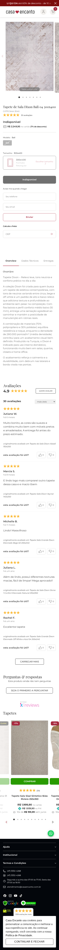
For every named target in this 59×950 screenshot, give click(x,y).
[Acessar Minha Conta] (43, 12)
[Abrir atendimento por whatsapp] (51, 833)
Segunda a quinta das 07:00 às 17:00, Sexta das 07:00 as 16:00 (29, 881)
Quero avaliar (45, 391)
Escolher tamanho (44, 161)
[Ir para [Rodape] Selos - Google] (10, 903)
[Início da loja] (20, 12)
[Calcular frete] (51, 234)
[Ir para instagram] (10, 896)
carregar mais (29, 661)
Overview (11, 260)
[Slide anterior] (7, 822)
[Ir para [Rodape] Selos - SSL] (7, 913)
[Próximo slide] (52, 822)
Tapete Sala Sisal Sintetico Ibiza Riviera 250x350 (29, 797)
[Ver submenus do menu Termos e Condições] (55, 863)
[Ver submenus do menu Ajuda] (55, 847)
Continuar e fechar (29, 941)
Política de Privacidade (19, 935)
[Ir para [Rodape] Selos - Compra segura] (28, 903)
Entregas (48, 260)
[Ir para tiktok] (21, 896)
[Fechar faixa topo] (55, 3)
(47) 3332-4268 (14, 871)
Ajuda (6, 846)
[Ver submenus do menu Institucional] (55, 855)
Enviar (29, 217)
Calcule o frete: (10, 226)
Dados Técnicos (30, 260)
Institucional (10, 855)
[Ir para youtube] (15, 896)
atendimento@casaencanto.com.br (24, 887)
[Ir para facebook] (5, 896)
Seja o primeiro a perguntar (29, 690)
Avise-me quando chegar (15, 189)
